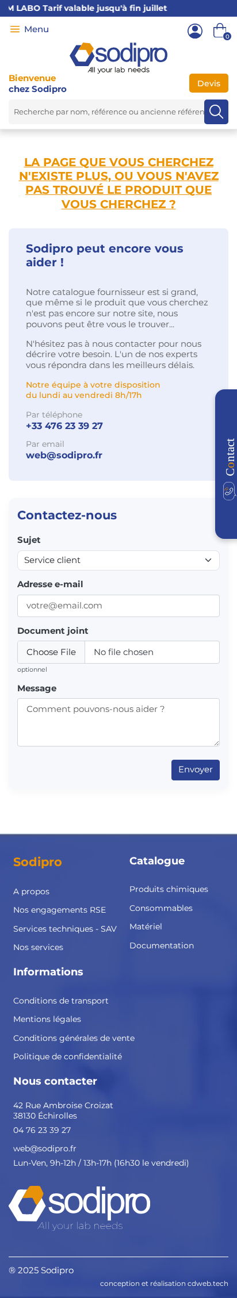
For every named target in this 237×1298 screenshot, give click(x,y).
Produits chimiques (168, 889)
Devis (208, 83)
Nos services (38, 947)
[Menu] (15, 29)
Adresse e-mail (50, 584)
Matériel (145, 926)
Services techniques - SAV (65, 929)
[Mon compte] (195, 31)
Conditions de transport (61, 1000)
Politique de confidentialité (67, 1056)
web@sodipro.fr (64, 455)
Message (36, 688)
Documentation (161, 945)
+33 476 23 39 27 (64, 425)
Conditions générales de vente (74, 1038)
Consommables (161, 908)
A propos (31, 891)
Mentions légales (47, 1019)
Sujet (29, 540)
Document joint (53, 631)
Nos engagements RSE (59, 910)
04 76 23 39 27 (42, 1130)
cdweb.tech (208, 1283)
